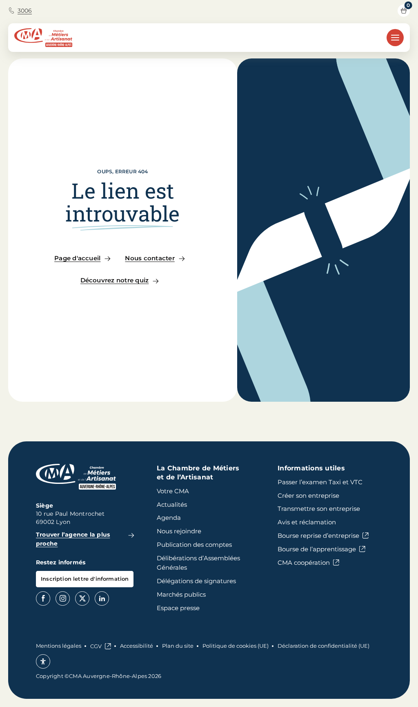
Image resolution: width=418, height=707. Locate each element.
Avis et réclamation (307, 522)
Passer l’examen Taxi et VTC (320, 482)
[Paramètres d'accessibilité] (43, 661)
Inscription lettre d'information (85, 578)
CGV (96, 646)
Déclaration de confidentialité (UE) (323, 645)
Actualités (172, 504)
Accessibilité (136, 645)
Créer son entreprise (308, 495)
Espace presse (178, 608)
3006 (25, 10)
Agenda (169, 517)
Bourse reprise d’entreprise (318, 535)
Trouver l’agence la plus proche (73, 539)
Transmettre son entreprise (319, 508)
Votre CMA (173, 491)
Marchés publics (181, 594)
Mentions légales (58, 645)
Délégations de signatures (196, 581)
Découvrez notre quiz (114, 280)
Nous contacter (149, 258)
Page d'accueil (77, 258)
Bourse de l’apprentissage (317, 549)
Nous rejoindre (179, 531)
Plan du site (177, 645)
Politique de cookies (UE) (235, 645)
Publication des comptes (194, 544)
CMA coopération (304, 562)
